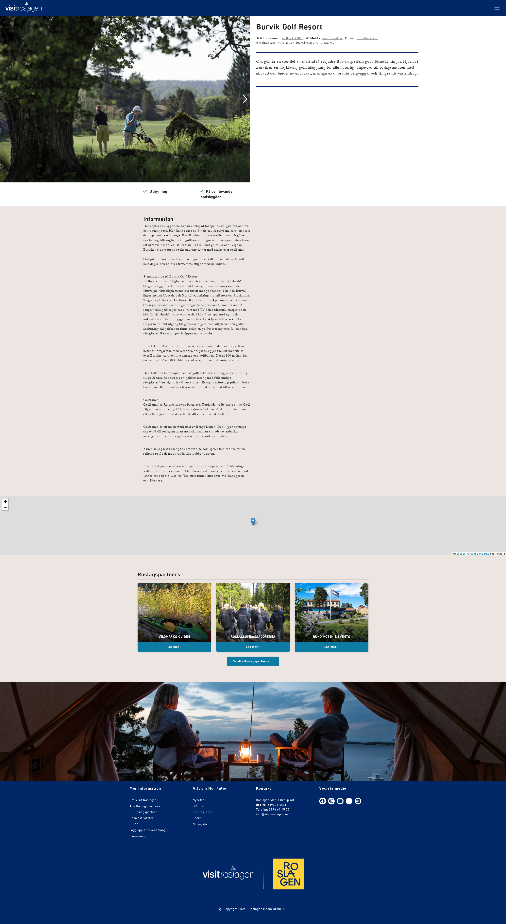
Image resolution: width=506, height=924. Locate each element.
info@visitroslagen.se (272, 814)
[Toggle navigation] (497, 7)
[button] (245, 99)
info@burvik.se (367, 38)
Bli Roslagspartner (143, 812)
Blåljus (198, 806)
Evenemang (137, 836)
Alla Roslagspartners (144, 806)
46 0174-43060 (293, 38)
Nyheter (198, 800)
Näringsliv (200, 824)
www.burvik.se (332, 38)
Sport (197, 818)
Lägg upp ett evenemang (147, 830)
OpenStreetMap (480, 553)
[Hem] (23, 8)
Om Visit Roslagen (143, 800)
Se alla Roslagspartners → (253, 661)
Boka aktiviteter (141, 818)
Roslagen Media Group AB (268, 909)
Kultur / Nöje (202, 812)
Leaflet (460, 553)
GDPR (133, 824)
